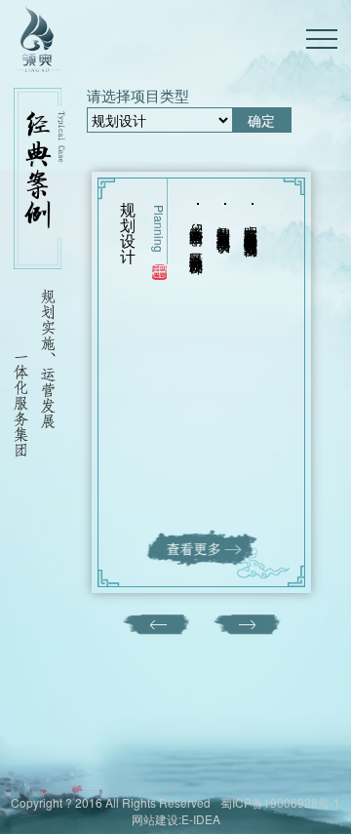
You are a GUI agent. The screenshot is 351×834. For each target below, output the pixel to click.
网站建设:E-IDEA (176, 819)
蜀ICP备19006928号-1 (280, 803)
